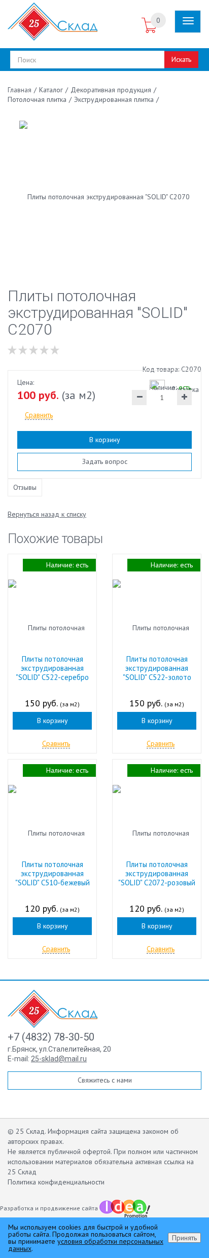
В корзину (104, 439)
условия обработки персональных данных (85, 1245)
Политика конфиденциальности (56, 1182)
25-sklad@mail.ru (59, 1059)
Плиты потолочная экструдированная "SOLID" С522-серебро (52, 668)
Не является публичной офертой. (60, 1151)
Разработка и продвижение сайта (49, 1208)
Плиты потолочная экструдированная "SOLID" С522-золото (157, 668)
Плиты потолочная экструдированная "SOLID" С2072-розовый (156, 873)
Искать (181, 59)
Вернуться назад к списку (47, 514)
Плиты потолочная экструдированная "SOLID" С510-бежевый (52, 873)
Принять (184, 1237)
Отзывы (25, 487)
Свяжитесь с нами (105, 1080)
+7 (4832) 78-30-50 (51, 1037)
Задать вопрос (104, 461)
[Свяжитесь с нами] (129, 26)
